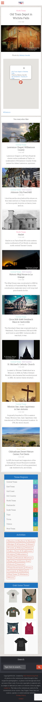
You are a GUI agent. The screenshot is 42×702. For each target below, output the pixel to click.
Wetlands (24, 574)
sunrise (21, 564)
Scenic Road (25, 561)
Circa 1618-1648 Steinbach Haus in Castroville (21, 320)
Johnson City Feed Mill (21, 192)
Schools (11, 564)
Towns (29, 568)
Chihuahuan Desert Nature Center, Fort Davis (21, 452)
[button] (20, 82)
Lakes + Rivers (13, 551)
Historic (7, 112)
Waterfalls (24, 571)
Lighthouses (27, 551)
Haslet (21, 234)
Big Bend (21, 541)
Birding (31, 541)
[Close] (26, 68)
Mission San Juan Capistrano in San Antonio (21, 407)
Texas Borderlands (15, 568)
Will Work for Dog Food (30, 676)
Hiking (20, 548)
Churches (21, 544)
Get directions (15, 76)
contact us (7, 688)
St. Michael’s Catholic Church (21, 364)
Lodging (11, 554)
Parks (10, 558)
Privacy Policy (21, 695)
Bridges (11, 544)
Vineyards (12, 571)
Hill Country (27, 190)
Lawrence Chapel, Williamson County (21, 148)
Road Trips (12, 561)
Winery (11, 578)
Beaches (11, 541)
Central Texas (21, 145)
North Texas (21, 11)
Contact (21, 699)
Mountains (22, 554)
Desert (30, 544)
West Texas (21, 449)
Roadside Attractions (24, 558)
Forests (11, 548)
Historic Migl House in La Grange (21, 275)
